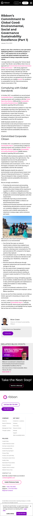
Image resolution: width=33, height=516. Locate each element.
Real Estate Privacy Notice (8, 462)
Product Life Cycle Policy (8, 455)
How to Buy (16, 425)
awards (20, 79)
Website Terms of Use (7, 469)
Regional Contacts (7, 490)
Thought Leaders (6, 430)
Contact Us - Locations (18, 421)
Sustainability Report (7, 97)
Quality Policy (5, 460)
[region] (16, 510)
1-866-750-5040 (11, 486)
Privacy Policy (5, 453)
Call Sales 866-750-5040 (10, 404)
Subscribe (8, 333)
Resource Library (17, 428)
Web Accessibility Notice (19, 435)
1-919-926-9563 (12, 488)
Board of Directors (6, 423)
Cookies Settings (10, 513)
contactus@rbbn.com (8, 477)
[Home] (6, 3)
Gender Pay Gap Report (8, 450)
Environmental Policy (7, 448)
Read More (5, 372)
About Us (4, 421)
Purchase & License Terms (8, 458)
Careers (4, 425)
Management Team (7, 428)
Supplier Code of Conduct (8, 467)
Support (15, 432)
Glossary (15, 423)
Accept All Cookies (21, 513)
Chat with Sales (8, 409)
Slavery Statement (6, 465)
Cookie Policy (5, 441)
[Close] (30, 506)
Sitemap (15, 430)
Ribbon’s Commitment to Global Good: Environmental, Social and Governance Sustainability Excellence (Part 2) (13, 363)
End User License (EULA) (8, 446)
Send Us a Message (16, 385)
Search (20, 2)
